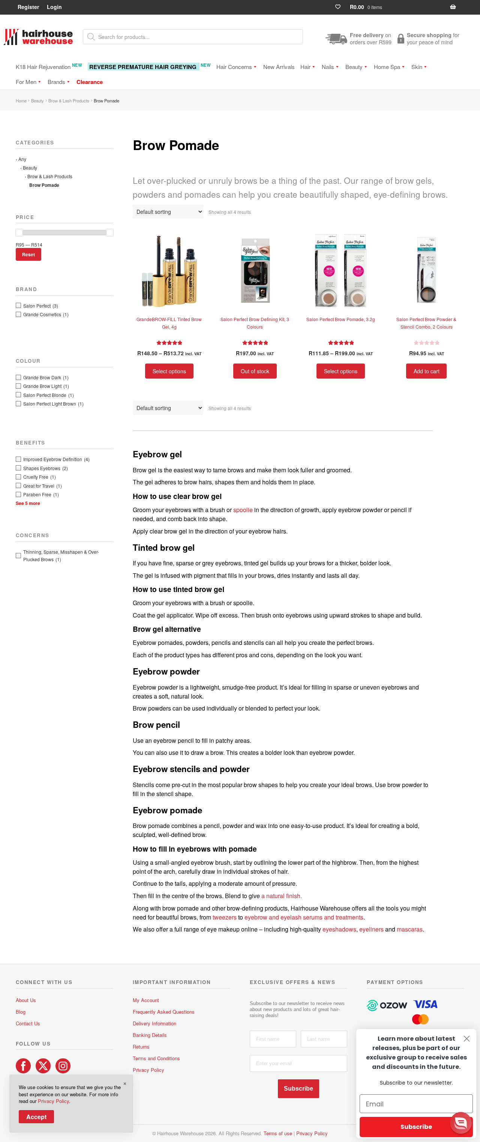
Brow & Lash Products (68, 101)
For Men (26, 82)
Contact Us (28, 1023)
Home (21, 101)
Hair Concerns (234, 67)
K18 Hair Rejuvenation (49, 66)
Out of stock (255, 371)
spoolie (243, 509)
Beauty (354, 67)
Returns (141, 1046)
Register (28, 7)
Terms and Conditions (156, 1058)
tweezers (225, 917)
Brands (56, 82)
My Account (146, 1000)
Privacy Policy (148, 1069)
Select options (169, 371)
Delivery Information (154, 1023)
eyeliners (371, 929)
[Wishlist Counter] (341, 7)
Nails (328, 67)
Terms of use (278, 1133)
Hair (305, 67)
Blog (21, 1011)
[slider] (19, 232)
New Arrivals (279, 67)
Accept (36, 1116)
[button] (461, 1123)
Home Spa (387, 67)
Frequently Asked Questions (164, 1011)
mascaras (410, 929)
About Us (26, 1000)
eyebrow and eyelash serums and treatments (303, 917)
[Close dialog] (466, 1038)
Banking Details (150, 1034)
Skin (416, 67)
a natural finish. (281, 895)
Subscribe (298, 1088)
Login (54, 7)
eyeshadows (339, 929)
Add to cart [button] (427, 371)
